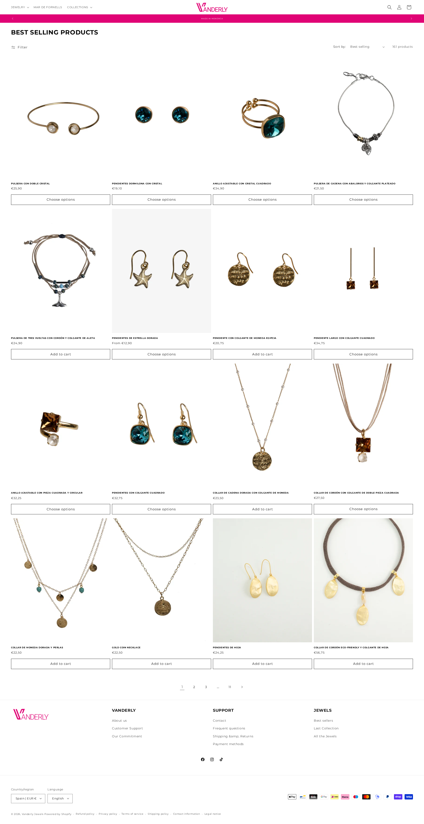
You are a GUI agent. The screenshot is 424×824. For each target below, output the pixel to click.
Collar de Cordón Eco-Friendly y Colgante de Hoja (351, 647)
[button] (19, 7)
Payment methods (228, 744)
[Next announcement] (411, 18)
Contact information (186, 813)
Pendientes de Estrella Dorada (135, 338)
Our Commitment (127, 736)
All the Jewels (325, 736)
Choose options (61, 200)
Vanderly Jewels (33, 813)
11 (230, 687)
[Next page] (242, 687)
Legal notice (212, 813)
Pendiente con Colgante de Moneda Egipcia (244, 338)
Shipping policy (158, 813)
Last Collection (326, 729)
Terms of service (132, 813)
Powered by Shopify (58, 813)
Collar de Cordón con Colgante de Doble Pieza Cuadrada (356, 492)
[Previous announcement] (12, 18)
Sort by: (339, 47)
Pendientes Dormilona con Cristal (137, 183)
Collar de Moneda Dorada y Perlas (37, 647)
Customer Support (127, 729)
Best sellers (323, 721)
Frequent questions (229, 729)
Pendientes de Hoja (227, 647)
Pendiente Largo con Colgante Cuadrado (344, 338)
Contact (219, 721)
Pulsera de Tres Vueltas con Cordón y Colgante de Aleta (53, 338)
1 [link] (182, 687)
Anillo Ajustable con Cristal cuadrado (242, 183)
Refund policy (85, 813)
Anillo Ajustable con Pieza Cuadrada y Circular (47, 492)
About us (119, 721)
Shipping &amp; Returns (233, 736)
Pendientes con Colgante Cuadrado (138, 492)
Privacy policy (108, 813)
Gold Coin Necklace (126, 647)
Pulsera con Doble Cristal (30, 183)
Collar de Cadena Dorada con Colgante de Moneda (251, 492)
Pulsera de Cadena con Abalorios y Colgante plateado (355, 183)
